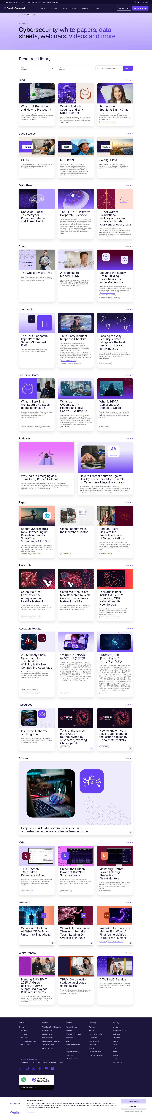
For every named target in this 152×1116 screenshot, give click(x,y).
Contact (115, 1055)
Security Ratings (47, 1030)
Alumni (115, 1059)
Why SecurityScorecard (120, 1030)
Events (115, 1052)
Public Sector (70, 1055)
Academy (92, 1048)
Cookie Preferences (49, 1062)
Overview (22, 1027)
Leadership (116, 1034)
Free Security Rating (95, 1055)
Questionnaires (47, 1034)
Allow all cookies (134, 1101)
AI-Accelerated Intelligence (51, 1041)
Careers (115, 1041)
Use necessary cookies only (133, 1111)
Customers (116, 1037)
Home (23, 15)
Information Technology (74, 1034)
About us (116, 1027)
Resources (92, 1027)
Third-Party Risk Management (52, 1027)
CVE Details (93, 1037)
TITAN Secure (23, 1037)
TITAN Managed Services (27, 1041)
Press (114, 1048)
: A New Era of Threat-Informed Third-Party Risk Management (31, 2)
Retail (67, 1041)
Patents (61, 1062)
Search (139, 2)
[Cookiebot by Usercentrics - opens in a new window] (15, 1112)
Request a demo (124, 8)
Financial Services (71, 1027)
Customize (132, 1106)
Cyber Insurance (47, 1048)
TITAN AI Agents (24, 1045)
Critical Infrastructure (73, 1045)
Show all (128, 80)
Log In (146, 2)
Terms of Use (23, 1062)
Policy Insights (117, 1062)
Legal (67, 1048)
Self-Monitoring (47, 1037)
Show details (31, 1112)
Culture (115, 1045)
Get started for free (140, 8)
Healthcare (69, 1037)
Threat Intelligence (48, 1045)
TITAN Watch (23, 1030)
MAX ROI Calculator (95, 1034)
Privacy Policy (35, 1062)
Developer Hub (94, 1041)
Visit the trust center (27, 1087)
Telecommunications (72, 1059)
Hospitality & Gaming (72, 1052)
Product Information (95, 1052)
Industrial (69, 1030)
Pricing (65, 8)
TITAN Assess (23, 1034)
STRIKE (91, 1030)
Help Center (93, 1045)
